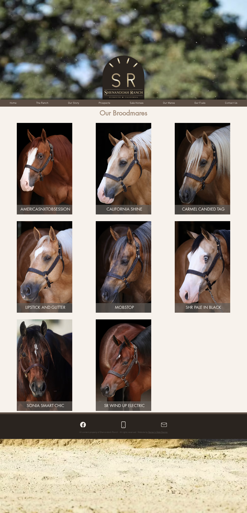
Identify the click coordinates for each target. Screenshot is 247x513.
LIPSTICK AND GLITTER (45, 307)
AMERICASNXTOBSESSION (45, 209)
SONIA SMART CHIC (45, 405)
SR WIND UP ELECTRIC (124, 405)
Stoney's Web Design (158, 432)
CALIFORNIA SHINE (124, 209)
